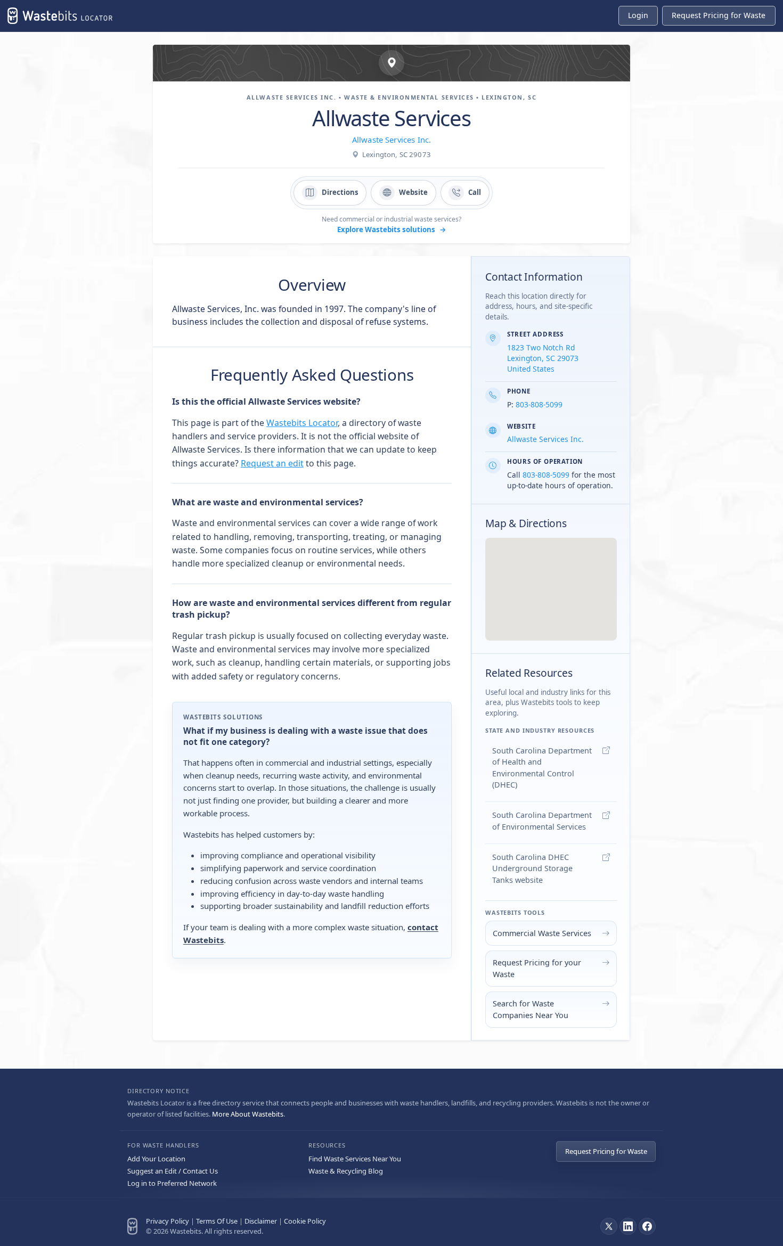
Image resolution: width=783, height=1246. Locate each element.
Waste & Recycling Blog (345, 1171)
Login (638, 15)
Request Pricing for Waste (606, 1151)
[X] (608, 1226)
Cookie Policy (305, 1221)
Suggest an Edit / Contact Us (172, 1171)
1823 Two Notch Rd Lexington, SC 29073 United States (542, 358)
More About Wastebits (247, 1114)
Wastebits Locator (302, 423)
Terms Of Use (217, 1221)
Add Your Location (156, 1158)
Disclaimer (260, 1221)
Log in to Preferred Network (172, 1183)
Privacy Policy (167, 1221)
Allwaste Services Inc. (391, 139)
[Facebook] (647, 1226)
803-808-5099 (539, 404)
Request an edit (272, 463)
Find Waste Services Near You (354, 1158)
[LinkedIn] (628, 1226)
